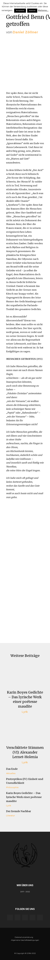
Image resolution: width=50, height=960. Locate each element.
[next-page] (12, 822)
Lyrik (25, 711)
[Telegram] (25, 917)
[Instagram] (17, 917)
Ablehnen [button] (32, 11)
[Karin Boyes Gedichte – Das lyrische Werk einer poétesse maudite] (25, 674)
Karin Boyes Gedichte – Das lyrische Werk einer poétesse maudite (24, 797)
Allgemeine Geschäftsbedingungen (25, 940)
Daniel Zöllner (25, 32)
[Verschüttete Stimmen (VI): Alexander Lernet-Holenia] (25, 729)
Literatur (10, 816)
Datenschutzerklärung (24, 937)
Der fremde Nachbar (18, 811)
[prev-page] (8, 822)
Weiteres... (43, 10)
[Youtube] (40, 917)
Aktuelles (11, 773)
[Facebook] (10, 917)
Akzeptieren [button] (20, 11)
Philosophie (12, 787)
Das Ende (12, 768)
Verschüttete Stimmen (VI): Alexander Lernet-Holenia (25, 752)
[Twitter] (32, 917)
